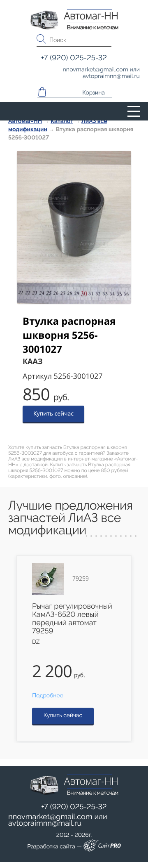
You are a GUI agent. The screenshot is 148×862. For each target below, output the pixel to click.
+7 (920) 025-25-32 (74, 807)
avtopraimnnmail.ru (44, 823)
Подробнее (47, 695)
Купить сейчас (53, 414)
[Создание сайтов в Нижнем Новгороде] (102, 847)
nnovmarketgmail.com (50, 816)
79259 (80, 579)
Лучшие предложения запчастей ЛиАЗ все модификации (70, 518)
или (57, 820)
